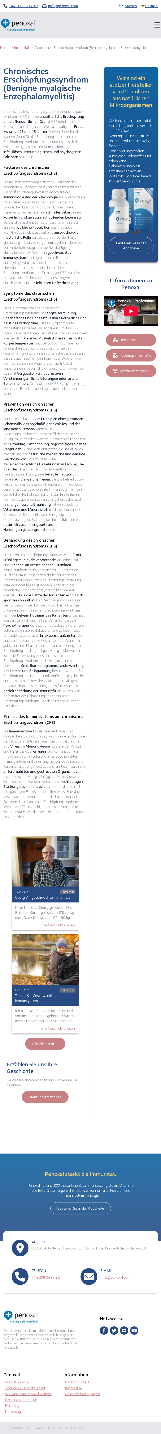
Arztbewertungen (134, 371)
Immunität (68, 891)
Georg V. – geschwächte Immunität (42, 897)
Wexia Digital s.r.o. (70, 1428)
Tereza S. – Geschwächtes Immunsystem (35, 998)
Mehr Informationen (45, 1097)
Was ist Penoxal (17, 1382)
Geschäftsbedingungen (82, 1394)
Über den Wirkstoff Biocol (25, 1388)
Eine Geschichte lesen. (57, 925)
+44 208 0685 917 (46, 1277)
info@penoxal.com (115, 1277)
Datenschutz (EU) (78, 1382)
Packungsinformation (136, 355)
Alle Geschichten (45, 1044)
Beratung (12, 1406)
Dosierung (127, 340)
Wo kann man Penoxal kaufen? (28, 1394)
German (151, 6)
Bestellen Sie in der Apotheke (131, 245)
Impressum (73, 1388)
